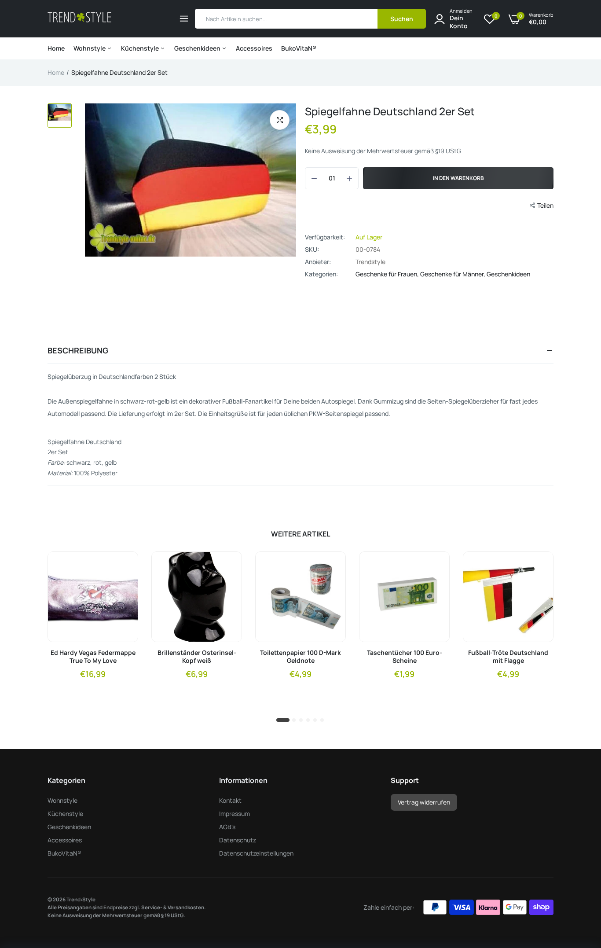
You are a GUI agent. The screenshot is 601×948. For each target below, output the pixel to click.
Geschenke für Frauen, (387, 274)
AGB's (227, 827)
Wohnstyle (90, 48)
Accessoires (254, 48)
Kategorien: (321, 274)
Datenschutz (237, 840)
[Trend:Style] (79, 19)
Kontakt (230, 800)
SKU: (312, 250)
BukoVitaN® (298, 48)
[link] (124, 566)
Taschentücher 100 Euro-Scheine (404, 657)
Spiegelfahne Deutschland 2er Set (390, 111)
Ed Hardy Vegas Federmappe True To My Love (93, 657)
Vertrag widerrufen (424, 802)
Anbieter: (318, 262)
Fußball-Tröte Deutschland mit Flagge (508, 657)
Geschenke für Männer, (453, 274)
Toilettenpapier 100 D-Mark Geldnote (300, 657)
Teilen (545, 205)
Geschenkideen (198, 48)
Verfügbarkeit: (325, 237)
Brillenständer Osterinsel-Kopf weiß (197, 657)
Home (56, 48)
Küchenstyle (140, 48)
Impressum (234, 813)
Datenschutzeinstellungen (256, 853)
